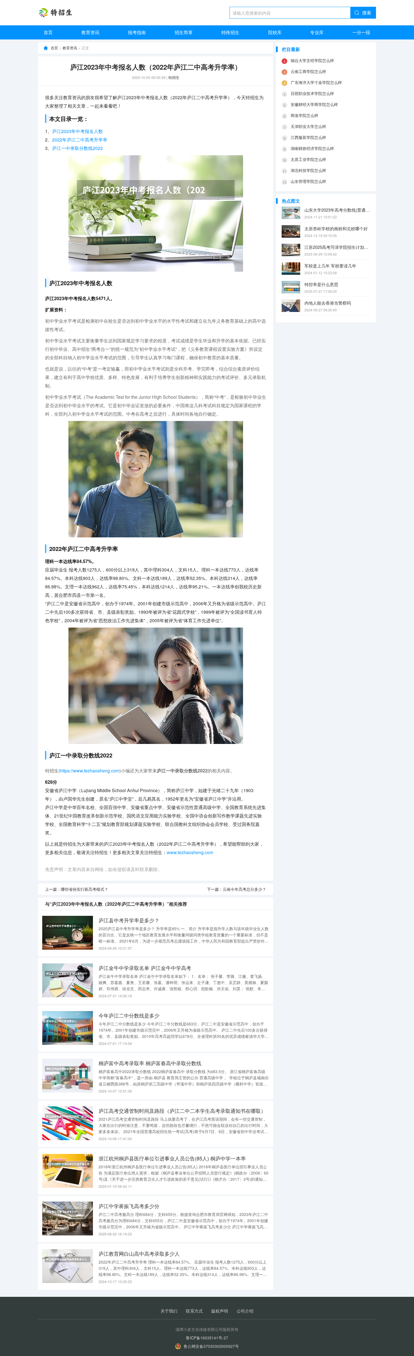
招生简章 (184, 32)
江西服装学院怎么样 (308, 137)
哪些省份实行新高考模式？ (84, 889)
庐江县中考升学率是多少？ (129, 920)
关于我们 (169, 1311)
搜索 (366, 12)
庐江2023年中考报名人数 (77, 131)
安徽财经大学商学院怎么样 (314, 104)
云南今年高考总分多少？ (244, 889)
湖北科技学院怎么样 (308, 170)
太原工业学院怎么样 (308, 159)
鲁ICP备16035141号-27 (207, 1338)
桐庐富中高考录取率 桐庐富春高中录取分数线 (150, 1063)
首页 (48, 32)
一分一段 (361, 32)
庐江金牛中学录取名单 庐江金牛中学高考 (145, 967)
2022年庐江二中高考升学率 (79, 139)
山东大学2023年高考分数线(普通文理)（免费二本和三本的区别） (337, 210)
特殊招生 (230, 32)
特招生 (173, 77)
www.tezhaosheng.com (190, 852)
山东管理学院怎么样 (308, 181)
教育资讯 (90, 32)
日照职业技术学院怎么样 (312, 93)
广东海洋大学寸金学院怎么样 (316, 82)
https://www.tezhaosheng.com (89, 770)
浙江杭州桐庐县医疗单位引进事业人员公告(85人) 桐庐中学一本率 (172, 1158)
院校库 (275, 32)
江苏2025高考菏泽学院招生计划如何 (337, 247)
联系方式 (194, 1311)
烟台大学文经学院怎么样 (312, 60)
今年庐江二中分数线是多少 (129, 1015)
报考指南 (137, 32)
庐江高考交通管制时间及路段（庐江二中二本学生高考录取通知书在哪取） (182, 1110)
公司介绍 (245, 1311)
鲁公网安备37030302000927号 (211, 1346)
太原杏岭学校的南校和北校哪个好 (336, 228)
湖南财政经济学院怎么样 (312, 148)
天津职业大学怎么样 (308, 126)
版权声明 (219, 1311)
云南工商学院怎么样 (308, 71)
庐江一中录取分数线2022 (77, 148)
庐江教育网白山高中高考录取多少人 (139, 1253)
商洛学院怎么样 (304, 115)
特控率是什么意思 (321, 284)
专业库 (317, 32)
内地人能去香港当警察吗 (327, 303)
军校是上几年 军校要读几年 (330, 266)
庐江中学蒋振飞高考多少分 (129, 1205)
